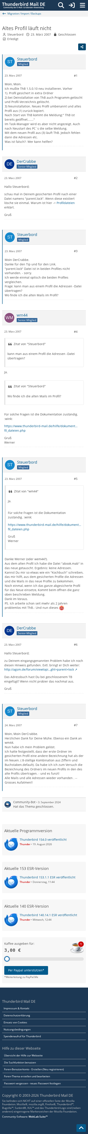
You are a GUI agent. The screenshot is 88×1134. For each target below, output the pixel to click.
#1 (76, 76)
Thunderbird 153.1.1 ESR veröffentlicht (47, 877)
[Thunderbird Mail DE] (23, 5)
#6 (76, 644)
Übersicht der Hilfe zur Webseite (23, 1055)
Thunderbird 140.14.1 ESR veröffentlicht (48, 915)
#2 (76, 178)
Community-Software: (25, 1116)
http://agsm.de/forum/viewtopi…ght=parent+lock (39, 669)
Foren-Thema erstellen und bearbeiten (27, 1076)
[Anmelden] (71, 5)
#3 (76, 251)
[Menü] (82, 5)
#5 (76, 479)
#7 (76, 725)
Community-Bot (24, 802)
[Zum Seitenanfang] (81, 1128)
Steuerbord (15, 34)
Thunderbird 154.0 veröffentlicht (43, 839)
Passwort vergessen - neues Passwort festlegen (32, 1083)
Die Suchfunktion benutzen (20, 1062)
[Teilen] (82, 46)
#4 (76, 332)
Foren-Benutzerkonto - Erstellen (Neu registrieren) (34, 1069)
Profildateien (66, 203)
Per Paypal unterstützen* (26, 970)
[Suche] (61, 5)
